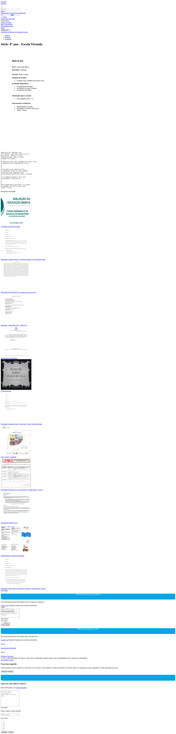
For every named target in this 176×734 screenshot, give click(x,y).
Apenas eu (6, 623)
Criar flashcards (20, 13)
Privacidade (5, 660)
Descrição (7, 611)
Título (3, 607)
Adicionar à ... (6, 30)
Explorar (3, 3)
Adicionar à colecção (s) (9, 32)
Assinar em (4, 605)
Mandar (11, 732)
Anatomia (8, 39)
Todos (5, 621)
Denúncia (4, 656)
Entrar (3, 11)
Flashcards (4, 19)
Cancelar (4, 732)
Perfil (2, 28)
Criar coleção (5, 625)
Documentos (5, 648)
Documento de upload (8, 13)
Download (4, 590)
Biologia (7, 37)
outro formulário (21, 688)
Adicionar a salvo (22, 32)
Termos (11, 660)
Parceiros (10, 656)
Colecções (11, 19)
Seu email (4, 707)
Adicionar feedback (7, 671)
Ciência (7, 35)
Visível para (4, 619)
